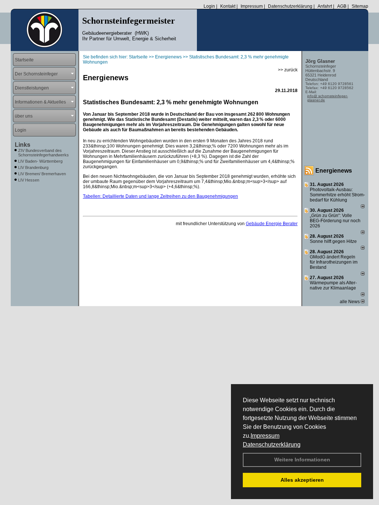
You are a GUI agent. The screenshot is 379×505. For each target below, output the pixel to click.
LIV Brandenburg (33, 167)
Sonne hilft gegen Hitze (333, 241)
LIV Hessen (28, 180)
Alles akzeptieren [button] (302, 480)
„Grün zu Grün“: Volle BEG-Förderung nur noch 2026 (335, 220)
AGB (341, 6)
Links (22, 145)
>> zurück (288, 69)
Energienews (333, 170)
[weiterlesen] (363, 206)
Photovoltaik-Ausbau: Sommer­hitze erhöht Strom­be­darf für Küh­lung (337, 195)
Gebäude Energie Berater (272, 223)
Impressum (265, 436)
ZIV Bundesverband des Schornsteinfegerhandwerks (43, 152)
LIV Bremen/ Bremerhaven (42, 174)
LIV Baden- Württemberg (40, 161)
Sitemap (360, 6)
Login (209, 6)
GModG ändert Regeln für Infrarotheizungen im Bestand (334, 262)
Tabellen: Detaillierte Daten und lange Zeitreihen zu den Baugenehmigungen (160, 196)
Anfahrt (325, 6)
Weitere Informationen (302, 459)
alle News (350, 301)
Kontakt (227, 6)
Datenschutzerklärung (272, 444)
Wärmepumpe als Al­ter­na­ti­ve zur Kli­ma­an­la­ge (333, 285)
